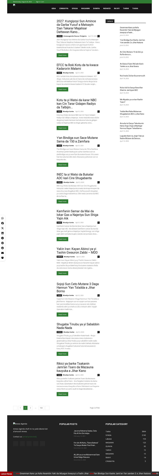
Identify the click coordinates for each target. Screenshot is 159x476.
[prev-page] (15, 408)
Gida (54, 8)
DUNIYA (96, 8)
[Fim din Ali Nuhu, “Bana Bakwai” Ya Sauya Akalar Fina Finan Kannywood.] (65, 446)
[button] (143, 8)
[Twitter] (132, 1)
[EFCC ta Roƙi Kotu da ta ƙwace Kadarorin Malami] (31, 76)
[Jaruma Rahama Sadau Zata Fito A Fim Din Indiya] (65, 434)
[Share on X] (2, 228)
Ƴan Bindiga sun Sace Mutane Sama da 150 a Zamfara (77, 139)
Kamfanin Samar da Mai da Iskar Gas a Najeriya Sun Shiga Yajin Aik (77, 214)
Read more (62, 55)
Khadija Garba (68, 73)
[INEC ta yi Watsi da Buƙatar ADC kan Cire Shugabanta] (31, 186)
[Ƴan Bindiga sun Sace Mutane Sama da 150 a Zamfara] (33, 150)
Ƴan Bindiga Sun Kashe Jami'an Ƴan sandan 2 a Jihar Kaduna (116, 473)
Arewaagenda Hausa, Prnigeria (75, 36)
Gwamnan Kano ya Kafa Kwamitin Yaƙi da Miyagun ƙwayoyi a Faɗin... (130, 30)
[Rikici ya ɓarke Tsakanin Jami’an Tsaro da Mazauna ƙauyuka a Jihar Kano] (33, 376)
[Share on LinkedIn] (2, 233)
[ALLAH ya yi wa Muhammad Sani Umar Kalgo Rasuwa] (65, 457)
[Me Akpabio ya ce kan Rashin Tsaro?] (112, 102)
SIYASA (75, 8)
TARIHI (126, 8)
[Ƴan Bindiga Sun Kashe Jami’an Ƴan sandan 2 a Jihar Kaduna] (112, 43)
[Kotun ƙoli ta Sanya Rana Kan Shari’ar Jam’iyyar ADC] (112, 90)
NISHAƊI (107, 8)
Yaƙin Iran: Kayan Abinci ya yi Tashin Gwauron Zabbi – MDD (77, 250)
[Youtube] (144, 1)
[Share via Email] (2, 253)
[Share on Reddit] (2, 248)
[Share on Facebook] (2, 223)
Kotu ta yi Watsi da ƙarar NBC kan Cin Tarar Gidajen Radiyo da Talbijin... (77, 103)
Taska (135, 8)
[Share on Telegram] (2, 238)
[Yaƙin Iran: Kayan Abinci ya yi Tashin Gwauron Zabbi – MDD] (30, 259)
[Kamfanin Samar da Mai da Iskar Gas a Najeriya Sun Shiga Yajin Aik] (30, 221)
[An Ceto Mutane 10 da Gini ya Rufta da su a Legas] (112, 55)
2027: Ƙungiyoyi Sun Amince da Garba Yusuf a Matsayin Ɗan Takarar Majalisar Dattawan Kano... (76, 26)
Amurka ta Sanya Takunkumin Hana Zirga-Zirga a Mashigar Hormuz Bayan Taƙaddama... (132, 125)
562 (41, 408)
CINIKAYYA (63, 8)
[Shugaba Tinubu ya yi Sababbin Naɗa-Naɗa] (30, 335)
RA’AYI (116, 8)
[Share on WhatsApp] (2, 218)
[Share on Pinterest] (2, 243)
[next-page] (47, 408)
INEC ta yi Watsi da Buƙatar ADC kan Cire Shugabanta (75, 176)
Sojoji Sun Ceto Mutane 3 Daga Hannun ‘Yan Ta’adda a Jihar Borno (78, 287)
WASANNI (85, 8)
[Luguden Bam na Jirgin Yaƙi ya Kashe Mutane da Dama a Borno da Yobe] (112, 139)
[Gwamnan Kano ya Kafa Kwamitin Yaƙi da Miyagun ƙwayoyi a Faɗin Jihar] (112, 30)
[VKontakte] (140, 1)
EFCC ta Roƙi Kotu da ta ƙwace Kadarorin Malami (77, 66)
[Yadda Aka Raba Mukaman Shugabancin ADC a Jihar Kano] (112, 114)
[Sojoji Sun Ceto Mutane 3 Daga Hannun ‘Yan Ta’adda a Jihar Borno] (30, 294)
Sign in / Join (40, 2)
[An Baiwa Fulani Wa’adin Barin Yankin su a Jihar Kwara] (112, 67)
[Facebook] (127, 1)
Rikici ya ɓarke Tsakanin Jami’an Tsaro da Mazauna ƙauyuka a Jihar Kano (75, 367)
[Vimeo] (136, 1)
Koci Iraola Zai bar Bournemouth (132, 76)
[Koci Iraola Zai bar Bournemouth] (112, 79)
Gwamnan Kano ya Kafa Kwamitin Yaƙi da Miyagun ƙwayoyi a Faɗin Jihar (48, 473)
